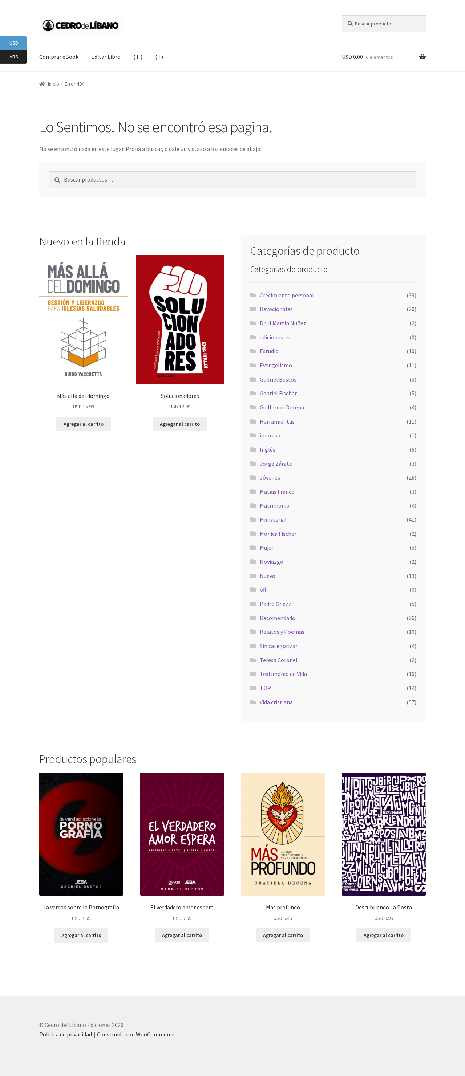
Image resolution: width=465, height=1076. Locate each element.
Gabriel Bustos (278, 379)
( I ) (159, 56)
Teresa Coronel (279, 660)
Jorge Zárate (276, 463)
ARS (18, 56)
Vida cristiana (276, 702)
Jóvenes (270, 477)
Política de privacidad (65, 1034)
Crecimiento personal (287, 295)
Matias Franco (277, 491)
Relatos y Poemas (282, 631)
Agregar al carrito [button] (84, 424)
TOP (265, 688)
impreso (270, 435)
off (263, 589)
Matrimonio (275, 505)
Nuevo (267, 575)
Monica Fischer (278, 533)
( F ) (137, 56)
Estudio (269, 351)
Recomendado (277, 617)
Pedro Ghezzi (276, 603)
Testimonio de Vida (283, 673)
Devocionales (276, 309)
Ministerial (273, 519)
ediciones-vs (275, 337)
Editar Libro (106, 56)
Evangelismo (276, 365)
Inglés (267, 449)
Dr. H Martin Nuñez (283, 323)
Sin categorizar (279, 645)
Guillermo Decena (282, 407)
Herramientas (277, 421)
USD (18, 42)
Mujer (267, 547)
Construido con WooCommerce (135, 1034)
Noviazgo (271, 561)
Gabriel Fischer (278, 393)
